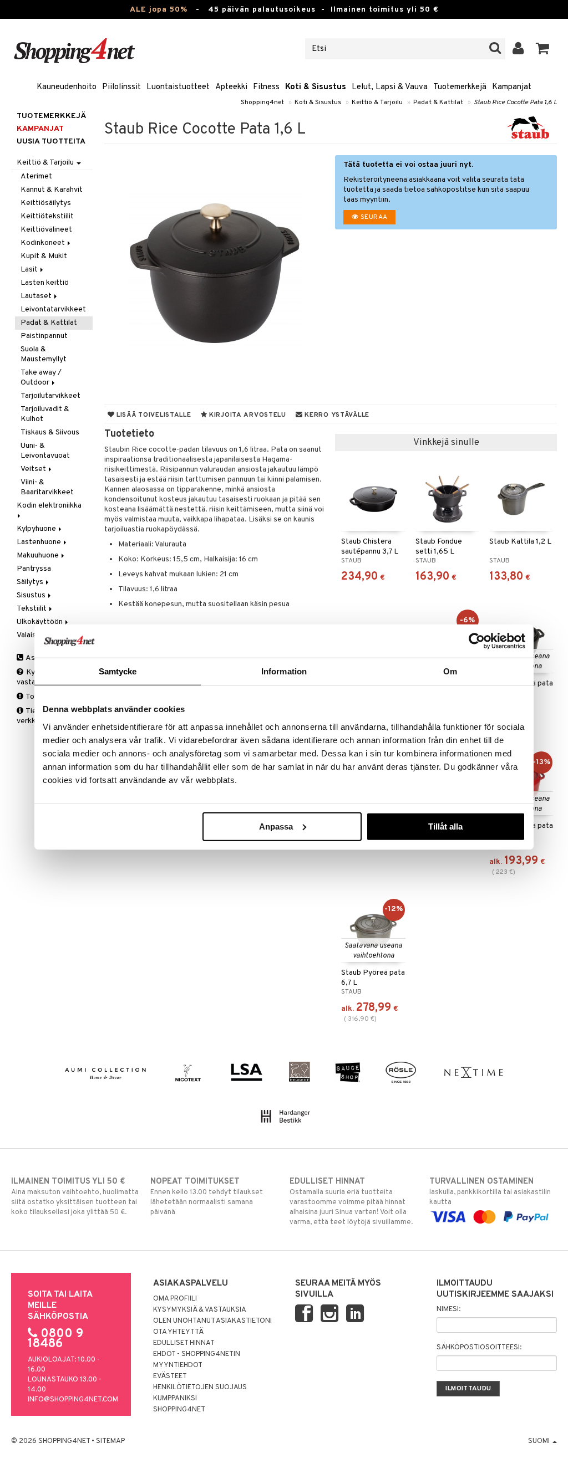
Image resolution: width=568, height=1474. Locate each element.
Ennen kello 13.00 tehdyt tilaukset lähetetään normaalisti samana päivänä (206, 1196)
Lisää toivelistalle (152, 415)
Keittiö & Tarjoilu (377, 102)
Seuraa (373, 217)
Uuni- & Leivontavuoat (45, 450)
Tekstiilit (32, 608)
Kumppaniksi (175, 1398)
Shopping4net (262, 102)
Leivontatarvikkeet (53, 309)
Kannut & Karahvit (52, 190)
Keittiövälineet (46, 229)
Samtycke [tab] (118, 671)
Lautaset (37, 296)
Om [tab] (450, 671)
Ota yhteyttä (178, 1332)
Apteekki (231, 87)
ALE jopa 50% (158, 9)
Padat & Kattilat (438, 102)
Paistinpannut (44, 336)
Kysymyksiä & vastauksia (199, 1310)
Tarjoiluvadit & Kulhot (45, 414)
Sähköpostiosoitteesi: (479, 1347)
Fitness (266, 87)
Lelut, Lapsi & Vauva (390, 87)
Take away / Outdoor (41, 377)
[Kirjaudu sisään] (518, 48)
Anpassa (276, 826)
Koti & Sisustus (315, 87)
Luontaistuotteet (178, 87)
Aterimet (36, 176)
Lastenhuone (40, 542)
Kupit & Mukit (44, 256)
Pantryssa (34, 569)
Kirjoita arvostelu (246, 415)
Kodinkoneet (44, 243)
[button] (542, 48)
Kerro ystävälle (336, 415)
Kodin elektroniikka (50, 505)
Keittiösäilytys (46, 203)
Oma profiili (175, 1298)
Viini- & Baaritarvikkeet (47, 487)
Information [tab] (284, 671)
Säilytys (31, 582)
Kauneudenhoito (67, 87)
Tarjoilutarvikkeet (50, 396)
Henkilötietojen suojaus (200, 1387)
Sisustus (32, 595)
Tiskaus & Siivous (50, 432)
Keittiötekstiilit (47, 216)
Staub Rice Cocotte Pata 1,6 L (515, 102)
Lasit (30, 269)
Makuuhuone (38, 555)
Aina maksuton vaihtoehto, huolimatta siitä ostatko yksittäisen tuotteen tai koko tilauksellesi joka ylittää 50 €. (75, 1196)
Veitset (34, 469)
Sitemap (110, 1441)
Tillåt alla (445, 826)
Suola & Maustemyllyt (44, 354)
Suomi (539, 1441)
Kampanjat (511, 87)
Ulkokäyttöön (40, 622)
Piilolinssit (121, 87)
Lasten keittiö (45, 283)
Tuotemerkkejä (459, 87)
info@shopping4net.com (73, 1399)
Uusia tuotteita (51, 141)
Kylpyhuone (37, 529)
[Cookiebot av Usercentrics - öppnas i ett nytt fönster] (476, 641)
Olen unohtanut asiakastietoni (212, 1321)
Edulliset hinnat (184, 1343)
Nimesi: (448, 1309)
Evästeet (170, 1376)
